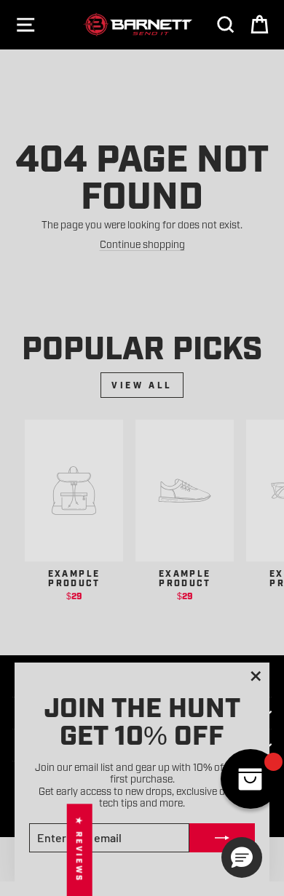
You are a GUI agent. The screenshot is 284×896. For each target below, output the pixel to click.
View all (142, 385)
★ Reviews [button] (79, 850)
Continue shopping (142, 243)
